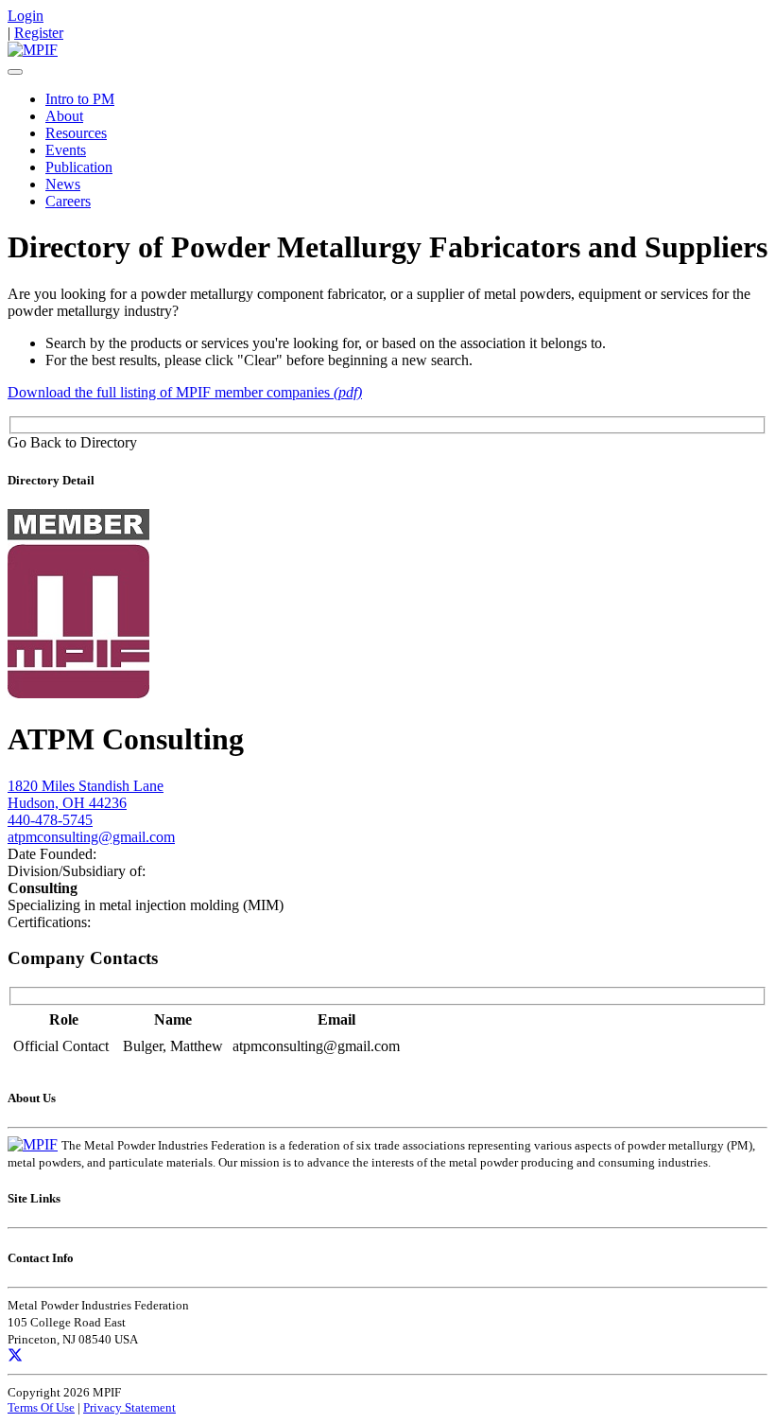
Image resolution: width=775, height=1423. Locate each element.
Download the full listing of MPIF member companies (185, 392)
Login (25, 16)
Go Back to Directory (72, 442)
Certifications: (49, 922)
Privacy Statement (129, 1407)
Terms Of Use (41, 1407)
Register (38, 33)
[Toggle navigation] (15, 72)
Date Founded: (52, 854)
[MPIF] (33, 50)
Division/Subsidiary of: (77, 871)
